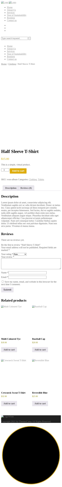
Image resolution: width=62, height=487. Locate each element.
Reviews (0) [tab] (26, 188)
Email (4, 277)
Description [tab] (10, 188)
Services (11, 12)
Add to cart (18, 171)
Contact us (12, 20)
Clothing (12, 64)
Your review (7, 257)
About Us (11, 10)
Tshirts (41, 179)
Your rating (7, 254)
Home (10, 7)
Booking (11, 18)
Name (4, 272)
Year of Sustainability (16, 15)
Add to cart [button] (9, 349)
